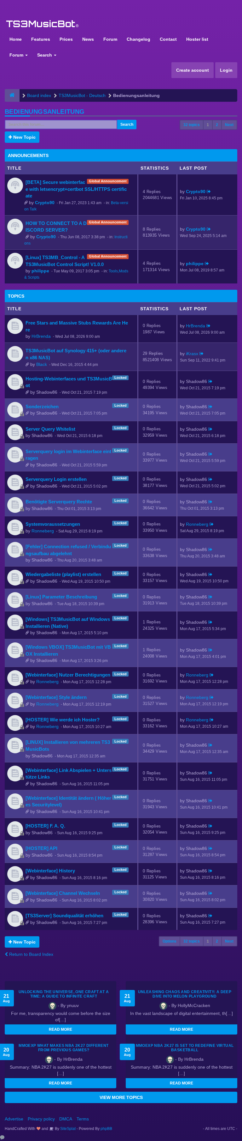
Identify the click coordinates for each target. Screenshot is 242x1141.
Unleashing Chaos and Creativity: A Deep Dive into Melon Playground (185, 994)
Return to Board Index (30, 954)
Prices (66, 39)
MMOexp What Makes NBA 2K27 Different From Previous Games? (63, 1047)
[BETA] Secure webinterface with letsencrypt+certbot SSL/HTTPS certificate (76, 188)
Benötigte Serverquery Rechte (59, 501)
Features (40, 39)
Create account (192, 70)
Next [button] (229, 125)
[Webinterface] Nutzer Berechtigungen (68, 674)
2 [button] (217, 125)
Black (41, 364)
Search (45, 55)
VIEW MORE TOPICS (121, 1097)
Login (226, 70)
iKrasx (192, 353)
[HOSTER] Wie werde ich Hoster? (63, 719)
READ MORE (60, 1029)
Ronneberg (43, 530)
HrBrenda (41, 336)
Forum (110, 39)
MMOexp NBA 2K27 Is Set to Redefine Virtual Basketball (185, 1047)
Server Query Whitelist (50, 429)
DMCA (65, 1118)
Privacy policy (41, 1118)
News (88, 39)
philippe (40, 270)
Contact (168, 39)
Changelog (138, 39)
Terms (83, 1118)
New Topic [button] (24, 137)
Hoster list (197, 39)
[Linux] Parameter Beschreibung (61, 596)
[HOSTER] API (41, 848)
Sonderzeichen (42, 406)
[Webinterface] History (50, 870)
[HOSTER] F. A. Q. (45, 825)
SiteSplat (67, 1128)
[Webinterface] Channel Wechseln (63, 893)
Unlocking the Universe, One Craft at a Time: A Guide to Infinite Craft (64, 994)
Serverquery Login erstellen (56, 479)
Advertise (14, 1118)
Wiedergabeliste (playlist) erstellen (63, 574)
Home (15, 39)
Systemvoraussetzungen (53, 524)
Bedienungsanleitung (45, 111)
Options (169, 941)
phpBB (106, 1128)
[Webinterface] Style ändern (56, 697)
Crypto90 (45, 202)
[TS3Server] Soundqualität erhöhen (64, 915)
